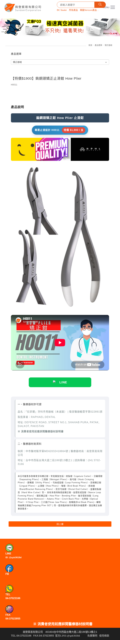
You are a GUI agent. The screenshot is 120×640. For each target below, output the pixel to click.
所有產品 (73, 10)
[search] (100, 5)
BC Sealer (62, 10)
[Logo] (23, 6)
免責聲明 (92, 635)
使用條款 (104, 635)
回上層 (60, 524)
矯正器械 (108, 45)
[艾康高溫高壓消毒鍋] (60, 27)
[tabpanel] (60, 27)
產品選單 (98, 45)
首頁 (90, 45)
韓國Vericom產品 (88, 10)
